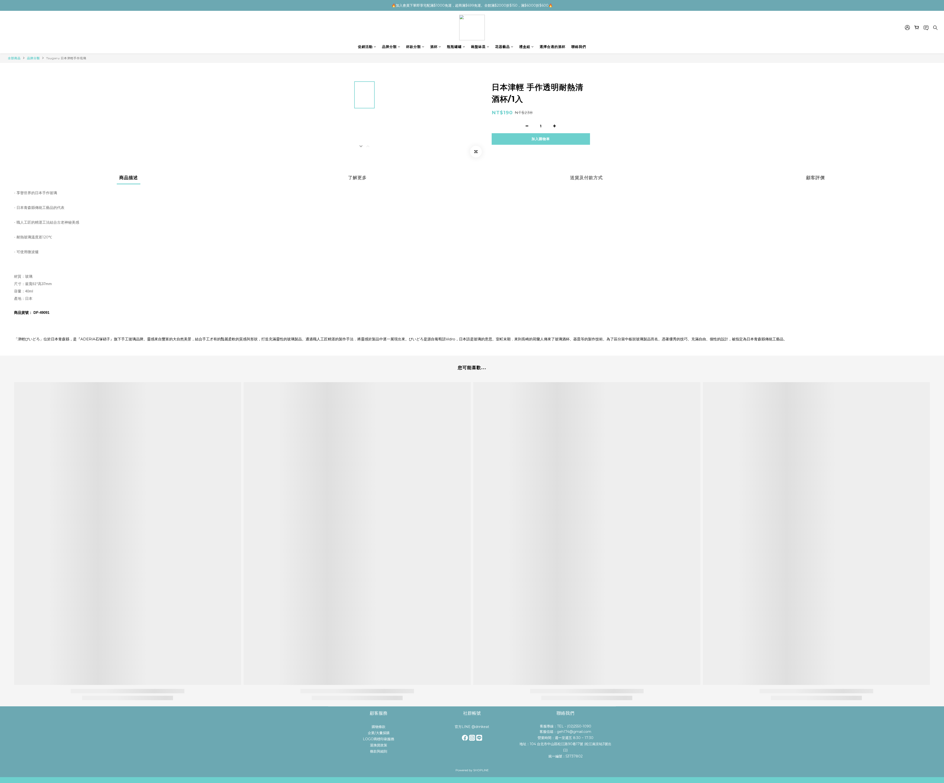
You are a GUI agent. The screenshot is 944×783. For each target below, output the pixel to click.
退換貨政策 (378, 745)
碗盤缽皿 (478, 46)
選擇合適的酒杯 (552, 46)
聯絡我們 (578, 46)
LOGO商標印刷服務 (378, 739)
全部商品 (14, 58)
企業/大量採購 (379, 733)
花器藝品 (502, 46)
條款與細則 (378, 751)
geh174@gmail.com (574, 731)
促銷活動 (365, 46)
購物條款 (378, 727)
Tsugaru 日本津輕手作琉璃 (66, 58)
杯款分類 (413, 46)
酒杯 (434, 46)
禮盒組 (524, 46)
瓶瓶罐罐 (454, 46)
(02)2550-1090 (579, 726)
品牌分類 (389, 46)
